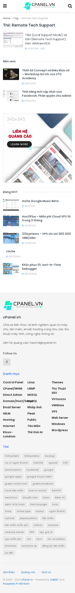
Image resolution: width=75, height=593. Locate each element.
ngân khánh (57, 511)
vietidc (38, 525)
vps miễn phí (13, 539)
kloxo (46, 497)
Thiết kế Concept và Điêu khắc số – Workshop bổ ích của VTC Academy (46, 74)
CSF (65, 462)
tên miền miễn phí (16, 525)
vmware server (14, 532)
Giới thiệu (9, 572)
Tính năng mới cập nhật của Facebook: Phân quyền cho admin (46, 94)
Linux (31, 382)
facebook (33, 469)
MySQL (32, 401)
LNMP (31, 389)
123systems (32, 456)
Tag (15, 18)
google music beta (39, 476)
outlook (10, 518)
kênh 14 (60, 497)
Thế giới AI (35, 432)
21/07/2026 (14, 256)
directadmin (13, 469)
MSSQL (32, 395)
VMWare (58, 405)
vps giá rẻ (46, 532)
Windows (58, 424)
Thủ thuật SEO (59, 391)
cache (10, 251)
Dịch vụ (46, 572)
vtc (29, 539)
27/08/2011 (30, 225)
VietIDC (54, 579)
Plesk (31, 413)
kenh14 (56, 490)
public (31, 420)
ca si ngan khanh (16, 462)
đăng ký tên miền (53, 545)
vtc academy (56, 539)
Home (6, 18)
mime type (23, 511)
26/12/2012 (30, 83)
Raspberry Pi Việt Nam (16, 583)
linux (55, 504)
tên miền (48, 518)
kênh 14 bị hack (15, 504)
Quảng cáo (28, 572)
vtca (39, 539)
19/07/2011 (29, 206)
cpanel (53, 462)
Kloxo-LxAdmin (9, 434)
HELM (6, 413)
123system (12, 456)
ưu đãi (9, 552)
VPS (54, 411)
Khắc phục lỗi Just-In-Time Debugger (41, 267)
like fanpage (38, 504)
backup (50, 456)
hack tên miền (14, 490)
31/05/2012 (30, 100)
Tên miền (33, 426)
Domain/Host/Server (18, 401)
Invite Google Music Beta (40, 201)
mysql (40, 511)
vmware (53, 525)
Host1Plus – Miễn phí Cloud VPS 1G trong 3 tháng (46, 218)
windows (10, 545)
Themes (57, 382)
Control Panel (13, 382)
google (48, 469)
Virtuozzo (59, 399)
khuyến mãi (30, 497)
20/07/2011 (33, 48)
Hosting (9, 420)
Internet (9, 426)
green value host (16, 483)
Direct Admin (12, 395)
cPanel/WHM (12, 389)
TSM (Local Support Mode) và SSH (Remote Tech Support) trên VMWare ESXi (46, 39)
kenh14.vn (11, 497)
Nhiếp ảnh (34, 407)
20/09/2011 (30, 243)
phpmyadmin (28, 518)
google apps (13, 476)
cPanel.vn (27, 579)
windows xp (29, 545)
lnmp (8, 511)
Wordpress (60, 430)
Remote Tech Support (35, 18)
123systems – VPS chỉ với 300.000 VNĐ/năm (46, 236)
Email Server (12, 407)
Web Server (60, 418)
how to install (38, 490)
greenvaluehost (43, 483)
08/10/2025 (30, 273)
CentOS (38, 462)
